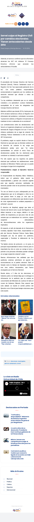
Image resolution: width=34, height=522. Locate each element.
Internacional (11, 490)
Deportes (10, 487)
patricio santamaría (10, 363)
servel (19, 363)
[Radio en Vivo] (15, 24)
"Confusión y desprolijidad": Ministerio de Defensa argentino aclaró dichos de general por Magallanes (20, 418)
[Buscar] (23, 24)
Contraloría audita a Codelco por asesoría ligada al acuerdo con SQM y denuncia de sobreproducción (20, 455)
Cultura (9, 484)
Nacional (9, 479)
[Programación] (19, 24)
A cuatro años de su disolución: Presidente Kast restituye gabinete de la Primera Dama (20, 431)
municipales (21, 361)
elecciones (14, 361)
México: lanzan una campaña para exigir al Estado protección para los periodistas (21, 442)
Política (17, 75)
